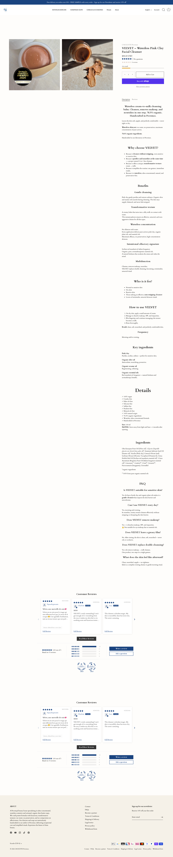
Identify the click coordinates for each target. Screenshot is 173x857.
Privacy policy (90, 826)
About (117, 10)
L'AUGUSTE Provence (130, 45)
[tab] (127, 99)
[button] (127, 59)
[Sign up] (162, 817)
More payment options (143, 87)
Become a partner (91, 813)
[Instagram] (20, 832)
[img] (47, 601)
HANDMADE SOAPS (76, 10)
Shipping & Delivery (92, 819)
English (147, 10)
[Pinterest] (29, 832)
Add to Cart (150, 74)
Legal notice (89, 822)
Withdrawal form (91, 829)
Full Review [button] (47, 631)
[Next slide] (134, 619)
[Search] (163, 10)
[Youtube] (15, 832)
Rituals (109, 10)
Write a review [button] (121, 649)
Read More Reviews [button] (86, 639)
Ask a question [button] (121, 654)
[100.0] (81, 667)
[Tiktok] (24, 832)
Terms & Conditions (92, 816)
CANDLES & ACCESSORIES (95, 10)
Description (126, 99)
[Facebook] (11, 832)
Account (156, 10)
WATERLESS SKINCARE (59, 10)
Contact (87, 806)
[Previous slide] (38, 619)
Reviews (135, 99)
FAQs (87, 810)
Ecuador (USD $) (15, 843)
